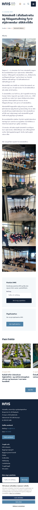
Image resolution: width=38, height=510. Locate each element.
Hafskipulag (5, 460)
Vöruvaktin (5, 469)
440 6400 (8, 431)
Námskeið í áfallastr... (19, 28)
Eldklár (4, 455)
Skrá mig (24, 480)
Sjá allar (30, 390)
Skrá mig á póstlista (19, 300)
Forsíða (4, 28)
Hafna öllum (19, 502)
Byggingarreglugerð (7, 450)
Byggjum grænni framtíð (9, 452)
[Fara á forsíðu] (8, 4)
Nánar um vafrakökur (15, 493)
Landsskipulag (6, 463)
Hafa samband (8, 437)
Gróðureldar (5, 458)
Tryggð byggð (6, 466)
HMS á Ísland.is (6, 447)
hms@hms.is (11, 428)
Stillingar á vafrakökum (19, 506)
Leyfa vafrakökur (18, 497)
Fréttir (9, 28)
